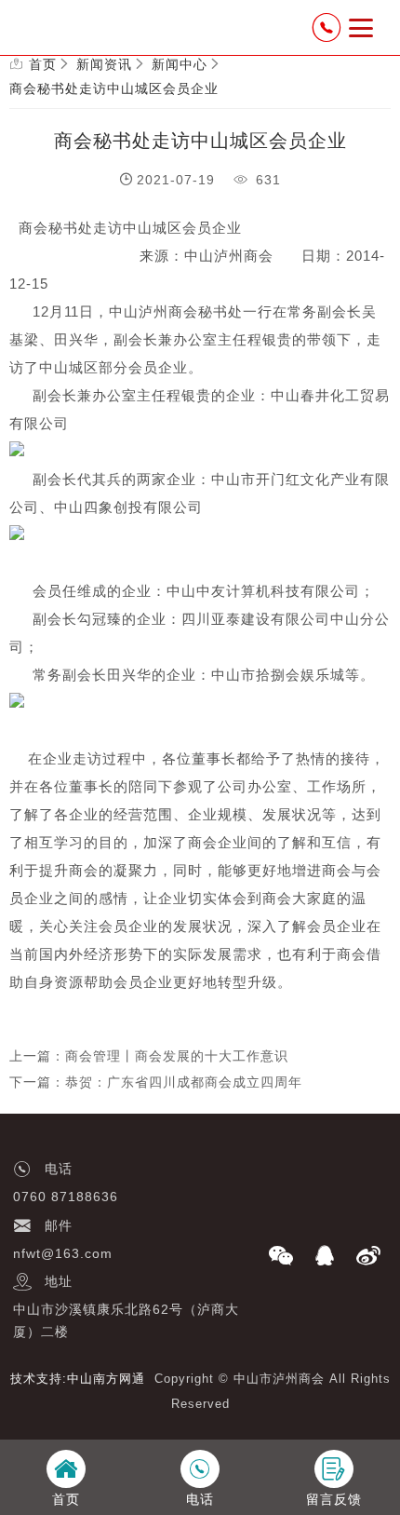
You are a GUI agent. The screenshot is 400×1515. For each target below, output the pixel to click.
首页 (43, 64)
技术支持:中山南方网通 (77, 1379)
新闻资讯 (104, 64)
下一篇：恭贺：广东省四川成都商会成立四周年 (155, 1082)
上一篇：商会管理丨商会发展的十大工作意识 (148, 1055)
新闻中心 (179, 64)
